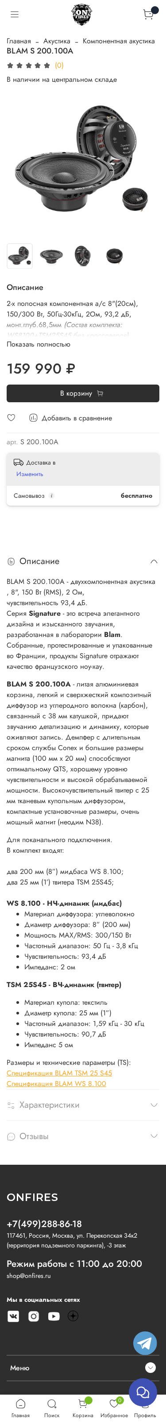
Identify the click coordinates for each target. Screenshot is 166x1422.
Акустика (56, 41)
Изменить (29, 474)
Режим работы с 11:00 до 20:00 (74, 1263)
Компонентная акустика (119, 41)
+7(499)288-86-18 (44, 1224)
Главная (19, 41)
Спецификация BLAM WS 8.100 (56, 1084)
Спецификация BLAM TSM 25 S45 (59, 1073)
